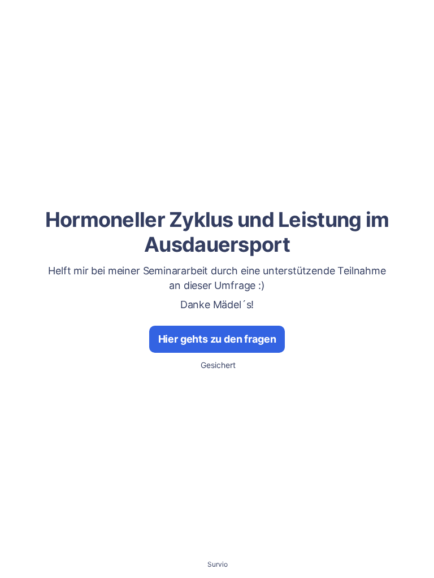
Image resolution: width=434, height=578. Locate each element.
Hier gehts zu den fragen (217, 339)
